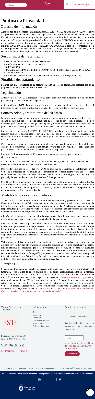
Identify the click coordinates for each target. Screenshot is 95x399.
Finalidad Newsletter (79, 316)
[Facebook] (74, 362)
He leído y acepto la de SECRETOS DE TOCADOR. (79, 346)
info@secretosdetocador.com (14, 350)
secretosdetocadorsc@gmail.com (77, 277)
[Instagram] (68, 362)
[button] (86, 5)
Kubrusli (89, 368)
